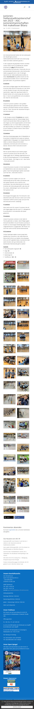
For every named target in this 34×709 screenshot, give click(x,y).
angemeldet (12, 530)
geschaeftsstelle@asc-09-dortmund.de (18, 590)
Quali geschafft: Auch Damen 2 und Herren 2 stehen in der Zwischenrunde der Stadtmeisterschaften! (15, 543)
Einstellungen (17, 707)
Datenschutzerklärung (20, 700)
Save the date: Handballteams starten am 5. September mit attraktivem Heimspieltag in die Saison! (15, 553)
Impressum (9, 700)
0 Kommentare (15, 28)
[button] (9, 517)
